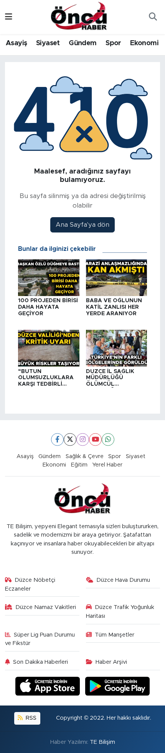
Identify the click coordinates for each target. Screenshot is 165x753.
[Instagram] (82, 439)
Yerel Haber (107, 465)
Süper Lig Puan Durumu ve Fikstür (40, 639)
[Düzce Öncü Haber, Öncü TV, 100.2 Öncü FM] (79, 16)
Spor (113, 43)
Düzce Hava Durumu (123, 580)
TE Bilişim (102, 742)
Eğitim (79, 465)
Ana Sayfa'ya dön (82, 224)
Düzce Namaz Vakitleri (45, 607)
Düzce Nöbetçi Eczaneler (30, 584)
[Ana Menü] (8, 17)
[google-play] (118, 687)
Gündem (82, 43)
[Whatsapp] (108, 439)
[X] (70, 439)
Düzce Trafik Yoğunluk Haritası (120, 611)
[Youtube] (95, 439)
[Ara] (152, 17)
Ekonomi (144, 43)
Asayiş (16, 43)
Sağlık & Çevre (85, 456)
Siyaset (48, 43)
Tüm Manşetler (114, 635)
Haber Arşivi (111, 662)
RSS (30, 718)
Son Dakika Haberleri (40, 662)
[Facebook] (57, 439)
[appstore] (49, 687)
